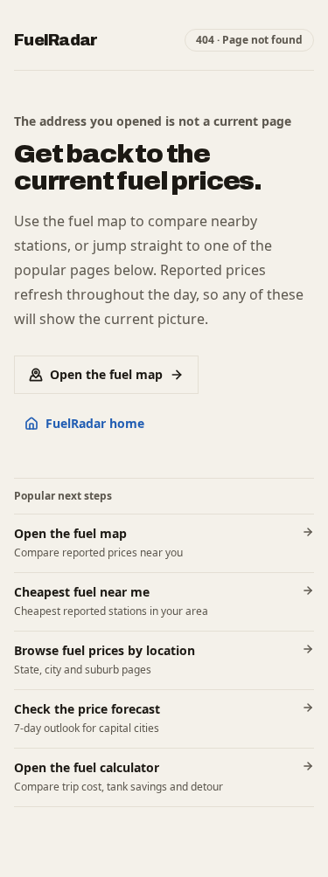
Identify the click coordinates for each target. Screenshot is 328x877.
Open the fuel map (106, 374)
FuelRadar (56, 40)
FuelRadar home (94, 423)
